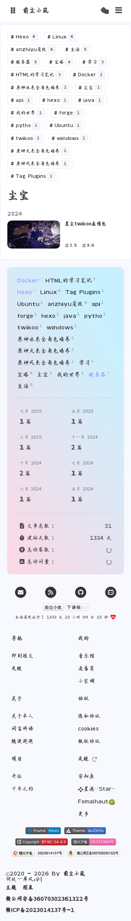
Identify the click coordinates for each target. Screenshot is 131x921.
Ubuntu (64, 125)
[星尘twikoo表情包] (33, 235)
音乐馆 (86, 655)
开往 (16, 776)
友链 (16, 668)
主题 (11, 887)
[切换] (119, 10)
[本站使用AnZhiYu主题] (85, 831)
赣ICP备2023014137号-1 (40, 910)
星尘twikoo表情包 (85, 223)
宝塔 (60, 62)
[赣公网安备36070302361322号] (93, 854)
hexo (54, 100)
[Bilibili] (110, 592)
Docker (88, 74)
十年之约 (22, 788)
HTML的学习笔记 (35, 74)
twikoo (24, 138)
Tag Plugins (31, 176)
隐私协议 (89, 716)
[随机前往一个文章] (105, 11)
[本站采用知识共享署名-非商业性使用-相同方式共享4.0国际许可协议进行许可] (41, 842)
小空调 (86, 681)
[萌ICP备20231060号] (93, 842)
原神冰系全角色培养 (38, 87)
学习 (93, 62)
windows (68, 138)
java (89, 100)
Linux (60, 36)
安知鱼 (86, 776)
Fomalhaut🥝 (96, 801)
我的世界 (26, 112)
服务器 (23, 62)
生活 (76, 49)
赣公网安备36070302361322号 (47, 898)
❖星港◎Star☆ (97, 788)
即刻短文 (22, 655)
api (20, 100)
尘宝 (89, 87)
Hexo (22, 36)
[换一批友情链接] (94, 758)
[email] (20, 592)
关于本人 (22, 716)
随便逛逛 (22, 741)
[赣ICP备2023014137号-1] (38, 854)
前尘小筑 (74, 876)
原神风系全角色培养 (38, 163)
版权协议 (89, 741)
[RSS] (50, 592)
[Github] (80, 592)
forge (67, 112)
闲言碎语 (22, 728)
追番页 (86, 668)
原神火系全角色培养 (38, 150)
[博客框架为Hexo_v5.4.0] (43, 831)
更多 (83, 814)
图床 (28, 887)
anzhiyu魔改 (31, 49)
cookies (88, 728)
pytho (23, 125)
